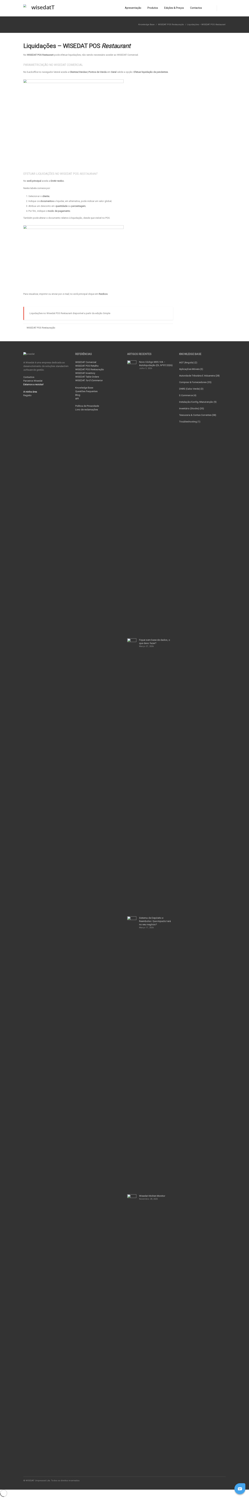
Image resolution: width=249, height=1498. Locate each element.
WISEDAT (88, 380)
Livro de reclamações (86, 409)
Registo (27, 395)
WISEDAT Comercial (85, 362)
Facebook (199, 1480)
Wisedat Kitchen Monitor (152, 1195)
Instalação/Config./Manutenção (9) (198, 402)
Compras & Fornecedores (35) (195, 382)
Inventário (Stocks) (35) (191, 408)
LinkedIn (206, 1480)
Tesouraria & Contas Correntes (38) (197, 415)
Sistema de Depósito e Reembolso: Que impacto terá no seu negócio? (155, 921)
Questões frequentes (86, 391)
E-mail (214, 1480)
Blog (77, 395)
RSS (222, 1480)
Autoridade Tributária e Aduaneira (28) (199, 375)
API (77, 398)
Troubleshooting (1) (189, 421)
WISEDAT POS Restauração (171, 24)
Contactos (28, 377)
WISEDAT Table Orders (87, 376)
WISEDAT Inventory (85, 373)
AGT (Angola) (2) (188, 362)
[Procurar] (221, 8)
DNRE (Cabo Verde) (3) (191, 388)
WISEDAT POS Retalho (87, 365)
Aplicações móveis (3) (191, 369)
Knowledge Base (84, 387)
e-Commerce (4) (187, 395)
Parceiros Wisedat (32, 380)
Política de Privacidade (87, 406)
